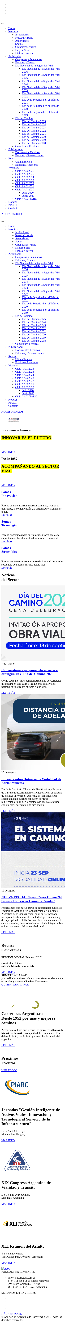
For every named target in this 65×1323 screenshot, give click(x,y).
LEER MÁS (8, 692)
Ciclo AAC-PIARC (26, 198)
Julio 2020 (28, 192)
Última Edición (23, 161)
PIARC (12, 205)
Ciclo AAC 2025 (24, 174)
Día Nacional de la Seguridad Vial (34, 65)
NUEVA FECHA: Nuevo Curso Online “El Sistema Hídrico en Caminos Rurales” (31, 899)
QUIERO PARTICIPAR (15, 984)
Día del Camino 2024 (34, 124)
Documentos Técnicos (27, 152)
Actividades (14, 56)
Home (11, 28)
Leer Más (6, 514)
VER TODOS (9, 1070)
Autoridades (22, 40)
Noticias (12, 201)
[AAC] (5, 1268)
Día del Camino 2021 (34, 133)
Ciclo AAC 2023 (24, 180)
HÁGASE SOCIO (11, 1313)
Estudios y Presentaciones (29, 155)
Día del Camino (24, 118)
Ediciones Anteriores (26, 164)
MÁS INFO (8, 451)
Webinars (13, 167)
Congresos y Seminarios (28, 59)
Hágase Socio (22, 50)
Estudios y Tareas (24, 62)
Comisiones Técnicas (26, 146)
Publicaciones (15, 149)
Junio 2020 (28, 195)
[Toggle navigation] (2, 23)
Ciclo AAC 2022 (24, 183)
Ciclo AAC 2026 (24, 170)
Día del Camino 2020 (34, 136)
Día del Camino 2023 (34, 127)
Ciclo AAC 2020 (24, 189)
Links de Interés (24, 53)
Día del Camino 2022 (34, 130)
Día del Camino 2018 (34, 143)
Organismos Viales (25, 46)
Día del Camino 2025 (34, 121)
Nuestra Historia (24, 37)
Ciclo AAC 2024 (24, 177)
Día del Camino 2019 (34, 139)
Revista (12, 158)
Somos (9, 493)
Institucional (22, 34)
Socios (19, 43)
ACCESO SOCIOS (12, 213)
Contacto (13, 208)
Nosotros (13, 31)
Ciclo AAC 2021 (24, 186)
